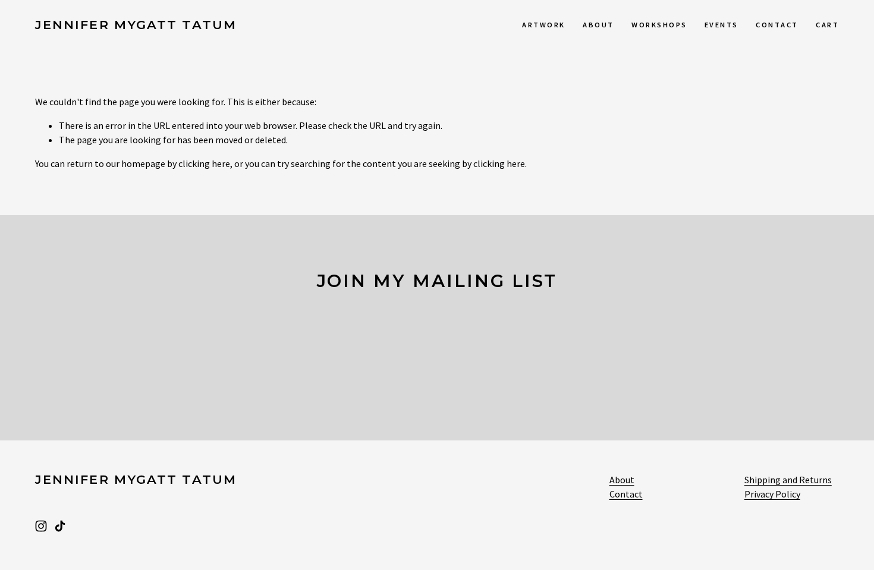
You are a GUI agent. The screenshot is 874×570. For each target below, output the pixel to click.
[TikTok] (60, 526)
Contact (777, 24)
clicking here (204, 163)
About (598, 24)
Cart (827, 24)
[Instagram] (41, 526)
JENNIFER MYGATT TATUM (136, 24)
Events (721, 24)
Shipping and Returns (788, 480)
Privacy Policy (772, 494)
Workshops (659, 24)
